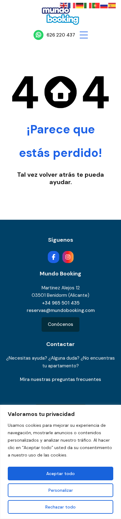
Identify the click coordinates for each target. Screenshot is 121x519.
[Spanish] (112, 5)
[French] (72, 5)
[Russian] (104, 5)
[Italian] (88, 5)
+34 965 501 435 (60, 303)
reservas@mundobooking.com (61, 310)
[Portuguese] (96, 5)
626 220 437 (61, 35)
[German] (80, 5)
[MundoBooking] (60, 14)
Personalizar (60, 490)
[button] (84, 35)
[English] (64, 5)
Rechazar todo (60, 507)
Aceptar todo (60, 473)
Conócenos (60, 324)
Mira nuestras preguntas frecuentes (60, 379)
